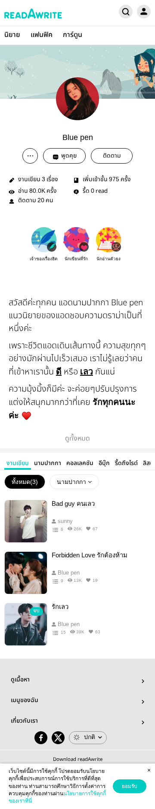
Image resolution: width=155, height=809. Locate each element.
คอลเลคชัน (79, 463)
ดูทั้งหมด (77, 438)
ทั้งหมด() (25, 481)
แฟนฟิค (42, 35)
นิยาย (12, 35)
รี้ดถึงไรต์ (126, 463)
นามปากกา (47, 463)
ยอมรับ (129, 786)
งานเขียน (17, 463)
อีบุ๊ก (104, 463)
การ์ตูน (72, 35)
